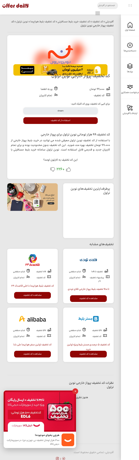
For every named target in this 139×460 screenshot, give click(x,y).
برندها (130, 71)
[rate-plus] (68, 170)
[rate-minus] (52, 170)
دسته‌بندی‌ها (130, 51)
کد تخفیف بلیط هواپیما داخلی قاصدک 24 (32, 286)
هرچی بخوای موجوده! (47, 435)
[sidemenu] (130, 6)
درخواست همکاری (130, 92)
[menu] (98, 14)
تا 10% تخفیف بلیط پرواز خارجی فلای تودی (88, 289)
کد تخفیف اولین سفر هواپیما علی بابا (32, 345)
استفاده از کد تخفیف (60, 120)
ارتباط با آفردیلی (130, 113)
